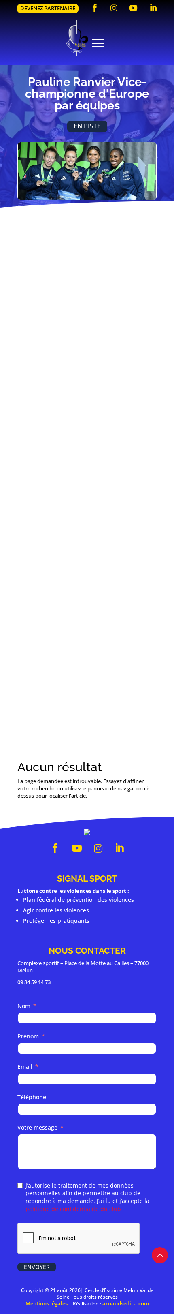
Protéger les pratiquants (56, 921)
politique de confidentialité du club (73, 1209)
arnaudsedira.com (125, 1303)
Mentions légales (46, 1303)
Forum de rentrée (63, 482)
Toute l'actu (87, 706)
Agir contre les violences (56, 910)
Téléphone (31, 1097)
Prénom (28, 1036)
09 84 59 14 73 (34, 982)
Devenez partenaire (47, 8)
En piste (87, 126)
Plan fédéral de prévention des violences (78, 899)
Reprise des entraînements (80, 332)
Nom (23, 1006)
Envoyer (37, 1267)
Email (24, 1066)
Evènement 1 (77, 383)
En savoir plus (87, 350)
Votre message (37, 1127)
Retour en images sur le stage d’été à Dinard (86, 643)
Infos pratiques (119, 383)
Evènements (76, 541)
